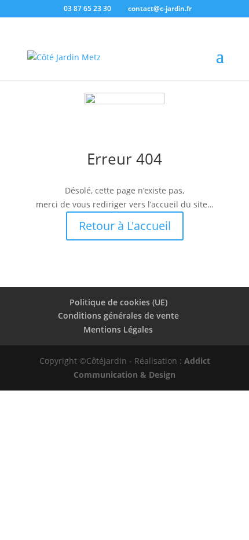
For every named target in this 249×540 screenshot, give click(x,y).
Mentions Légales (118, 329)
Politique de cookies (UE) (118, 302)
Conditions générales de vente (118, 315)
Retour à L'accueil (125, 225)
